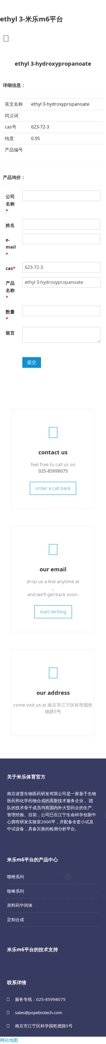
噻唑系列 (15, 876)
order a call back (53, 488)
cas (11, 268)
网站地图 (9, 1040)
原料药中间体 (20, 905)
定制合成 (15, 919)
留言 (10, 333)
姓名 (10, 225)
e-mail (11, 247)
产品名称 (10, 290)
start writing (53, 612)
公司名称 (10, 203)
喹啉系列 (15, 891)
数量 (10, 315)
